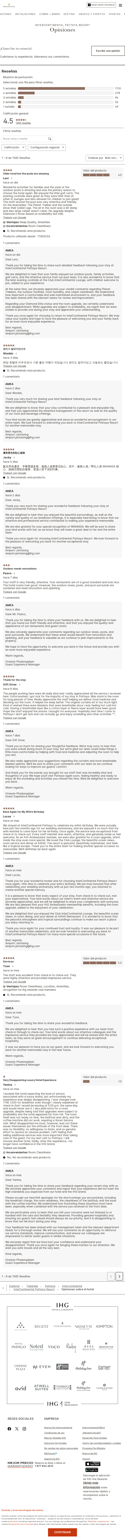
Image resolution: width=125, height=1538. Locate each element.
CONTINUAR (62, 1532)
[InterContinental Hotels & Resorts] (10, 4)
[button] (120, 5)
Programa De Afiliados (93, 1448)
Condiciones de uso (54, 1432)
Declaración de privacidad (21, 1523)
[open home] (4, 1288)
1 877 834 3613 (44, 1466)
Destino (69, 14)
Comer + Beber (49, 14)
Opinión (86, 1459)
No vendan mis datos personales (61, 1448)
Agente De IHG (52, 1459)
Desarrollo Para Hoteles (94, 1438)
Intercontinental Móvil (93, 1427)
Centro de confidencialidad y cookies (101, 1443)
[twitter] (17, 1429)
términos (14, 1521)
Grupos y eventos (92, 14)
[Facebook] (10, 1429)
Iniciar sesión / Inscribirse (103, 5)
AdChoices (49, 1453)
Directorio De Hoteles (55, 1443)
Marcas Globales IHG (55, 1438)
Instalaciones (25, 14)
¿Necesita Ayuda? (91, 1432)
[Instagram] (24, 1429)
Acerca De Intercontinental (58, 1427)
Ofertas (115, 14)
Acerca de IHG (89, 1453)
